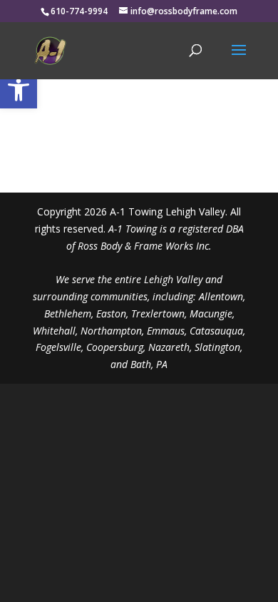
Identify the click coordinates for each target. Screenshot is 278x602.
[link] (18, 89)
